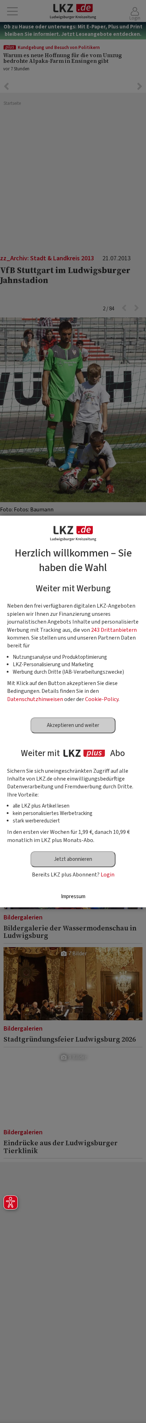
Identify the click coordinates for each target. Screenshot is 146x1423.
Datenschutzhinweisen (35, 699)
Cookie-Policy (101, 699)
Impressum (73, 896)
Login (107, 875)
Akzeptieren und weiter (73, 725)
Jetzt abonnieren (73, 859)
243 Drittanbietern (114, 630)
